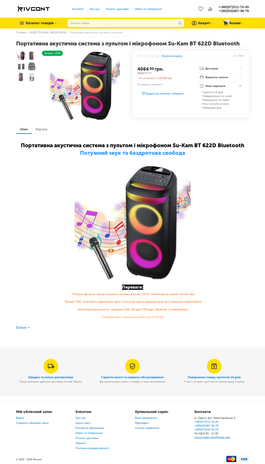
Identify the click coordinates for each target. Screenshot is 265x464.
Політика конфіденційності (92, 448)
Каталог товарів (40, 23)
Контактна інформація (89, 427)
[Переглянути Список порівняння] (210, 11)
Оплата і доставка (117, 8)
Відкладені (141, 422)
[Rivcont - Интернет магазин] (33, 8)
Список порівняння (147, 427)
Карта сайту (83, 422)
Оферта (80, 443)
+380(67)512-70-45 (234, 7)
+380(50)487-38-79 (234, 11)
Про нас (94, 8)
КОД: (235, 56)
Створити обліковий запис (32, 422)
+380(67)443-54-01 (206, 429)
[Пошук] (180, 23)
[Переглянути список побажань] (200, 11)
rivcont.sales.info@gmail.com (212, 437)
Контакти (77, 8)
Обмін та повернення (148, 8)
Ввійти (20, 417)
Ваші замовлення (146, 417)
